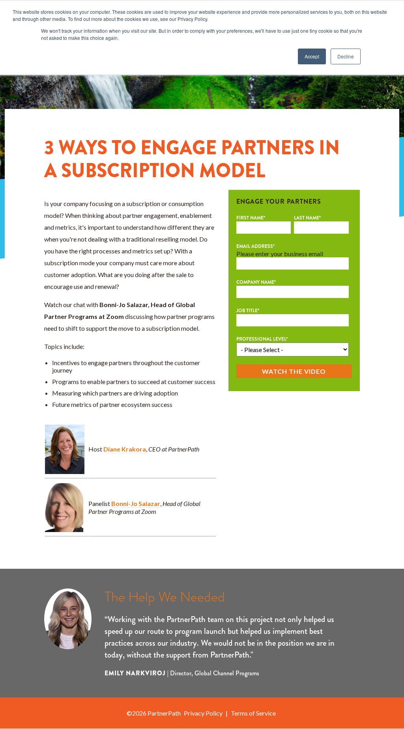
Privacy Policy (203, 713)
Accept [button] (312, 56)
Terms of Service (253, 713)
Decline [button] (345, 56)
